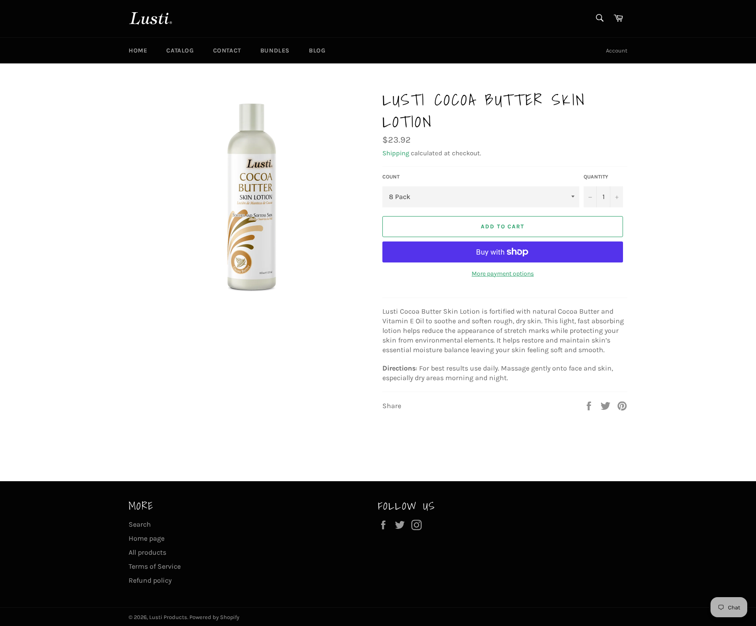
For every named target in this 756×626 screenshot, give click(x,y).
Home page (146, 538)
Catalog (179, 50)
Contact (227, 50)
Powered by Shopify (214, 617)
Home (138, 50)
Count (390, 177)
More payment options (503, 273)
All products (147, 552)
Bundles (275, 50)
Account (616, 50)
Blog (317, 50)
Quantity (596, 177)
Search (140, 524)
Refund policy (150, 580)
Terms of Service (155, 566)
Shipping (395, 153)
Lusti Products (168, 617)
